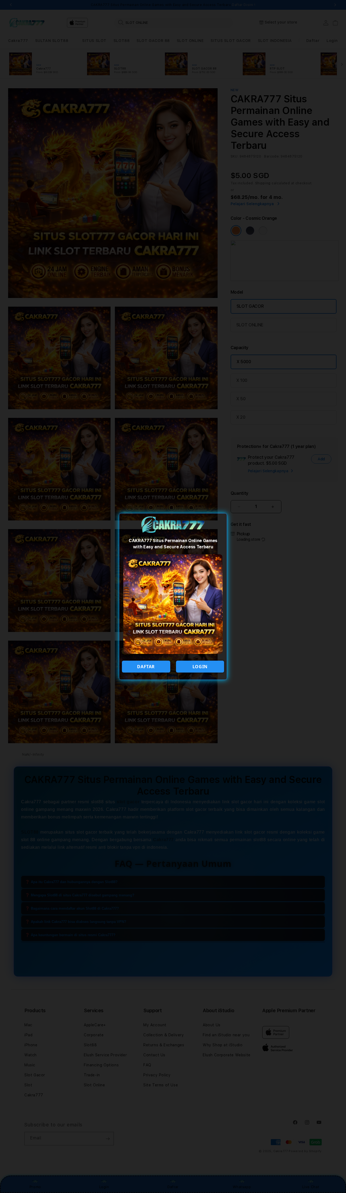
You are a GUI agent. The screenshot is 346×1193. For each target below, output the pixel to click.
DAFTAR (146, 667)
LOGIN (200, 667)
